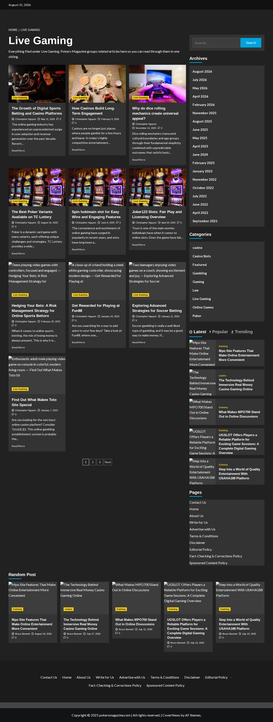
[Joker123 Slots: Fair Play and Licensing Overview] (157, 187)
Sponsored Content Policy (208, 563)
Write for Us (198, 522)
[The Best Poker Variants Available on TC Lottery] (37, 187)
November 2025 (204, 113)
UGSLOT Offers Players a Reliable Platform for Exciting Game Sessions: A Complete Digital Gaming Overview (239, 444)
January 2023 (202, 171)
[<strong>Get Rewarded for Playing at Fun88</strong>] (97, 281)
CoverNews (171, 715)
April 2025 (200, 146)
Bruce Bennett (22, 634)
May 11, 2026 (48, 119)
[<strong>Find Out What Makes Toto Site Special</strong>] (37, 375)
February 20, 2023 (50, 321)
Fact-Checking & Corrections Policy (215, 556)
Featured (200, 265)
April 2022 (200, 213)
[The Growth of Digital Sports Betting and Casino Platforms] (37, 84)
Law (196, 290)
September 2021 (205, 221)
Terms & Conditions (203, 536)
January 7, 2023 (49, 410)
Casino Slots (202, 256)
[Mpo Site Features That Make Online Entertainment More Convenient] (202, 353)
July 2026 (200, 80)
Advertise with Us (202, 529)
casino (197, 247)
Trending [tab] (243, 331)
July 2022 (200, 196)
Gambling (200, 273)
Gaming (198, 282)
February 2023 (204, 163)
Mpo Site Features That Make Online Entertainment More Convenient (239, 355)
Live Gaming (20, 97)
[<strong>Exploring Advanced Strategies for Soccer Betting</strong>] (157, 281)
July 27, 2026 (93, 634)
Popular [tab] (219, 331)
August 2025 (202, 121)
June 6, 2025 (108, 222)
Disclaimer (197, 542)
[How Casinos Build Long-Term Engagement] (97, 84)
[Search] (261, 28)
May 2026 (200, 88)
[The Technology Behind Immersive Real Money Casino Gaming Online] (202, 385)
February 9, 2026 (110, 119)
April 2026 (200, 96)
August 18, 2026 (43, 634)
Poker (197, 316)
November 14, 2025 (146, 128)
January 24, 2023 (110, 316)
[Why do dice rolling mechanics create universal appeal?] (157, 84)
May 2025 (200, 138)
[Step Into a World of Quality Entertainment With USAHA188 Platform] (202, 471)
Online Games (203, 307)
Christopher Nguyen (25, 119)
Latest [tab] (199, 331)
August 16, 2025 (49, 222)
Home (194, 509)
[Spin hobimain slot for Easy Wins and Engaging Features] (97, 187)
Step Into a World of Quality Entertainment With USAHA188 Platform (239, 473)
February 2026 (204, 105)
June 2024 (200, 154)
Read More (18, 150)
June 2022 (200, 204)
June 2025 (200, 129)
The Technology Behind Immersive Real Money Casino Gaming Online (236, 384)
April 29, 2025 (168, 222)
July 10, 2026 (197, 642)
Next (108, 462)
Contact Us (197, 502)
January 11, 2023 (170, 316)
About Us (196, 516)
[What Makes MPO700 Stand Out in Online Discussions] (202, 409)
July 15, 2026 (145, 629)
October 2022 (203, 188)
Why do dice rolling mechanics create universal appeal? (155, 113)
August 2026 (202, 71)
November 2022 (204, 179)
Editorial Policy (200, 549)
